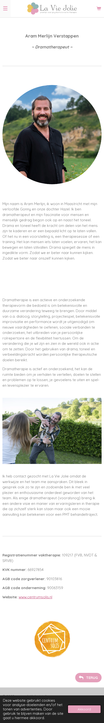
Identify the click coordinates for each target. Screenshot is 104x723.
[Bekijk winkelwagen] (98, 8)
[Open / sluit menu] (5, 8)
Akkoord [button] (84, 709)
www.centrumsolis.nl (35, 597)
